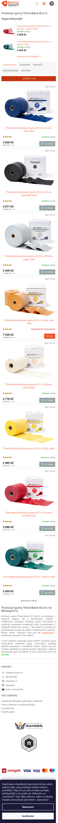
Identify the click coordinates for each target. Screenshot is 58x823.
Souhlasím (28, 816)
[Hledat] (37, 3)
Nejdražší (37, 64)
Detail (49, 336)
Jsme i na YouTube (14, 689)
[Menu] (51, 3)
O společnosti (7, 708)
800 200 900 (11, 677)
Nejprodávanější (10, 70)
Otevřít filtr (29, 78)
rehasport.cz (11, 681)
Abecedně (26, 70)
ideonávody (48, 632)
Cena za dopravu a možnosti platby (18, 704)
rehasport (10, 685)
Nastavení (28, 807)
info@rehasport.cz (14, 672)
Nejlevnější (25, 64)
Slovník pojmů (8, 711)
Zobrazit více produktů (27, 56)
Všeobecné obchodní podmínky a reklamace (22, 701)
